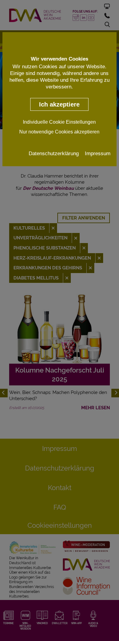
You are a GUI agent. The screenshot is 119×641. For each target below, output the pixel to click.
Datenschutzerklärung (54, 153)
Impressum (97, 153)
